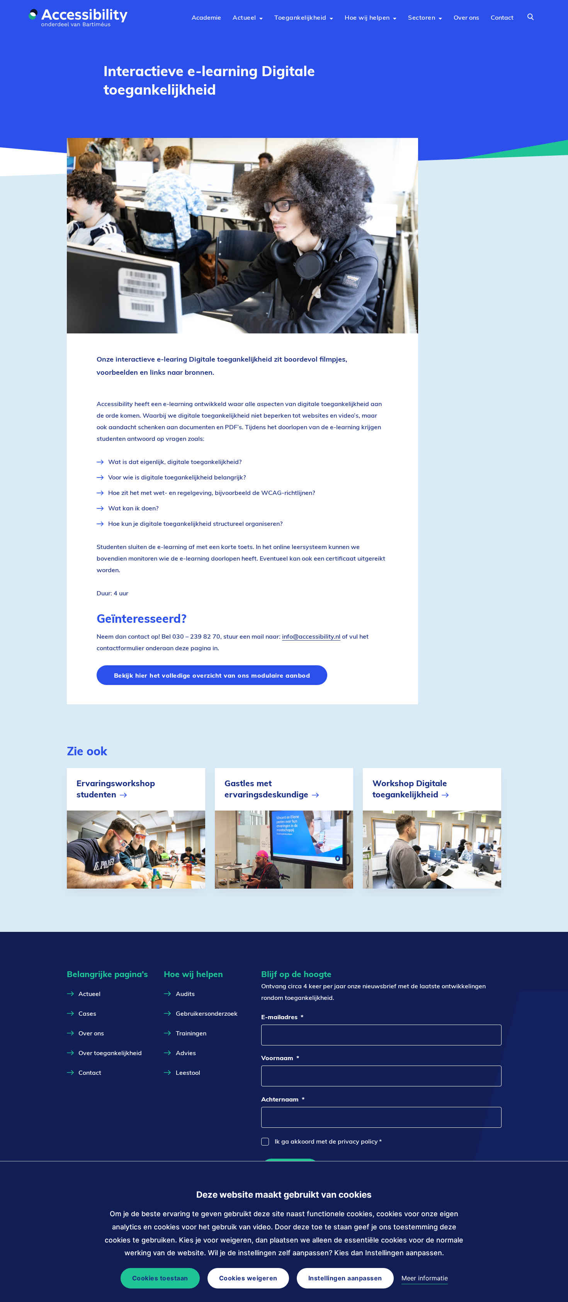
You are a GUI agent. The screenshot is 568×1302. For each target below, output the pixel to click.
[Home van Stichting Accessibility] (80, 17)
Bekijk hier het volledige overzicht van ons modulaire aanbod (212, 675)
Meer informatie (424, 1278)
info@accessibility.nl (311, 636)
